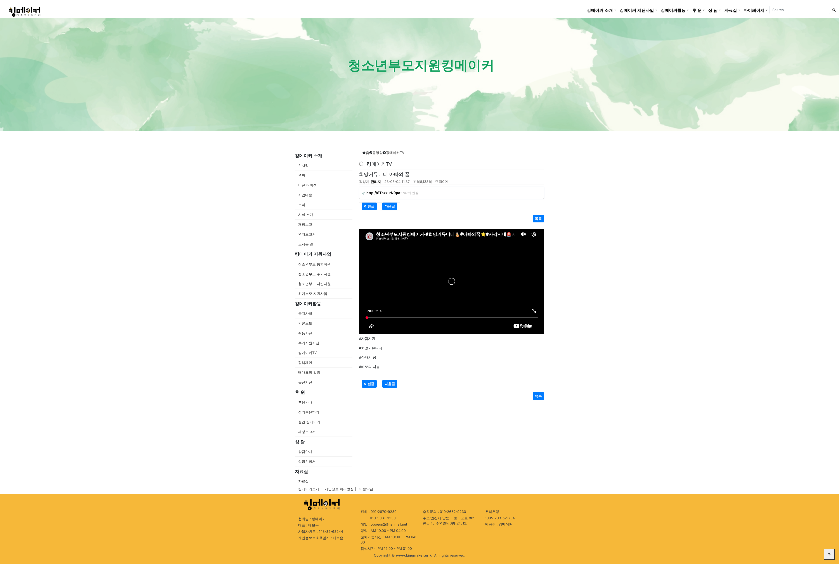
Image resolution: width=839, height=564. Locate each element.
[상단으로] (829, 554)
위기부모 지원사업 (312, 293)
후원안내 (305, 402)
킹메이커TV (307, 353)
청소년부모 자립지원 (314, 284)
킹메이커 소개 (600, 10)
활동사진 (305, 333)
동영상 (377, 152)
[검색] (833, 10)
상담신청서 (307, 461)
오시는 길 (305, 244)
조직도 (303, 205)
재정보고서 (307, 432)
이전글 (369, 206)
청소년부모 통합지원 (314, 264)
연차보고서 (307, 234)
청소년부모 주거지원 (314, 274)
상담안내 (305, 451)
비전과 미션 (307, 185)
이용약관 (366, 489)
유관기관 (305, 382)
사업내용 (305, 195)
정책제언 (305, 362)
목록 (538, 218)
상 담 (713, 10)
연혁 (301, 175)
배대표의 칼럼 (309, 372)
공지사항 (305, 313)
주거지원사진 (308, 343)
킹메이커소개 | (309, 489)
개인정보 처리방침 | (340, 489)
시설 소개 (305, 214)
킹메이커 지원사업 (637, 10)
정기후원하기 (308, 412)
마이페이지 (754, 10)
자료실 (731, 10)
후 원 (697, 10)
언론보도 (305, 323)
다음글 (390, 206)
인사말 (303, 165)
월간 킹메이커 (309, 422)
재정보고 (305, 224)
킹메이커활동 (673, 10)
